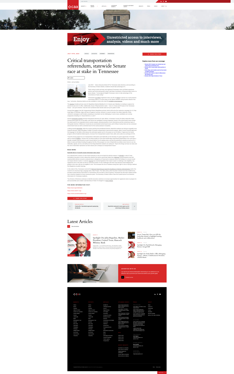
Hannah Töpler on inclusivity (123, 354)
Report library (92, 6)
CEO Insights (105, 311)
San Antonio (75, 332)
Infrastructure (106, 325)
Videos (155, 6)
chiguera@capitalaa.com (138, 337)
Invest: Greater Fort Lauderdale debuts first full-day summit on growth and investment (139, 315)
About (162, 6)
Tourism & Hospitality (107, 337)
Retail (104, 332)
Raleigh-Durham (76, 330)
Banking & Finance (106, 316)
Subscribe (85, 1)
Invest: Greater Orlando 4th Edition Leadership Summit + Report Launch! (123, 306)
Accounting (105, 313)
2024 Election (94, 53)
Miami (74, 318)
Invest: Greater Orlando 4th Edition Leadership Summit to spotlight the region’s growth (138, 310)
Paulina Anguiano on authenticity (122, 352)
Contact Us (150, 306)
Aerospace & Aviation (107, 315)
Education (105, 318)
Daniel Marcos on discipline (123, 347)
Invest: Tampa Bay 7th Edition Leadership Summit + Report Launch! (123, 314)
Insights (141, 6)
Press (148, 6)
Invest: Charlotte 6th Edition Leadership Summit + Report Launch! (123, 318)
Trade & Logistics (106, 339)
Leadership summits (114, 6)
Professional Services (107, 327)
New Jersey (75, 323)
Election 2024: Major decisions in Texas (153, 75)
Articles (104, 6)
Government (102, 53)
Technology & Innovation (108, 335)
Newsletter (150, 311)
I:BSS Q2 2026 (121, 335)
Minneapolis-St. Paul (77, 320)
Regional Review (106, 310)
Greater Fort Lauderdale (78, 311)
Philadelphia (75, 327)
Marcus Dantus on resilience (123, 355)
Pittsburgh (75, 328)
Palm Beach (75, 325)
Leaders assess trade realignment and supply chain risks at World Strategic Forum (139, 329)
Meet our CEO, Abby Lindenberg (154, 315)
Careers (149, 310)
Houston (75, 315)
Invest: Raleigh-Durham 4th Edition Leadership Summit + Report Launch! (123, 322)
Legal (104, 328)
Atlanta (74, 304)
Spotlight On (105, 304)
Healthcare (105, 323)
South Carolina (76, 333)
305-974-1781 (136, 338)
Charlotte (75, 308)
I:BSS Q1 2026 (121, 337)
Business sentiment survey (129, 6)
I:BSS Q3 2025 (121, 340)
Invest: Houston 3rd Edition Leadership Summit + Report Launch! (123, 327)
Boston (74, 306)
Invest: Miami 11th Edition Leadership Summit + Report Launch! (123, 310)
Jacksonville (75, 316)
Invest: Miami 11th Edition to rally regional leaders (139, 307)
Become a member (151, 313)
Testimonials (150, 308)
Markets (83, 6)
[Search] (166, 6)
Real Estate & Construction (108, 330)
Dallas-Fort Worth (76, 310)
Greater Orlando (76, 313)
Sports (104, 333)
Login (82, 1)
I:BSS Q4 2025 (121, 338)
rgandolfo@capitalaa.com (138, 345)
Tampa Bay (75, 335)
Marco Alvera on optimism (123, 349)
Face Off (105, 308)
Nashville (87, 53)
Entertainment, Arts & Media (108, 320)
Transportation (111, 53)
